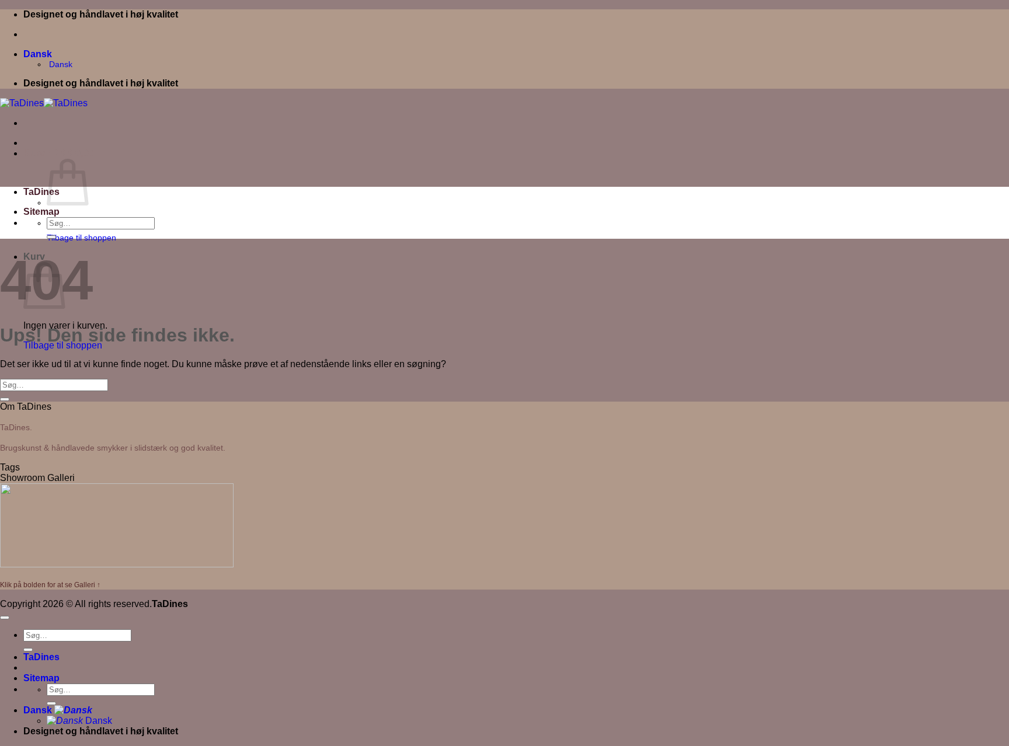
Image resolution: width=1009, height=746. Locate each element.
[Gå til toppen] (4, 617)
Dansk (38, 54)
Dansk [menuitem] (59, 64)
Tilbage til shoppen (81, 237)
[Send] (51, 237)
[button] (58, 153)
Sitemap (41, 212)
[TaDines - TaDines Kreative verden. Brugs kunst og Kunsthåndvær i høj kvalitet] (44, 103)
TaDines (41, 192)
